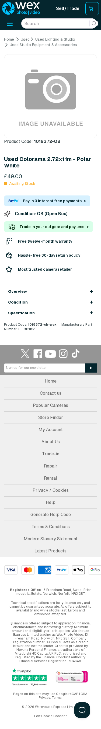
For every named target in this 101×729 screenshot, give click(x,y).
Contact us (50, 393)
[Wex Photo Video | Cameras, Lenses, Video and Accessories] (21, 8)
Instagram (63, 353)
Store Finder (50, 417)
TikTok (76, 353)
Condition (18, 302)
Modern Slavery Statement (51, 538)
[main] (50, 184)
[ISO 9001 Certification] (72, 677)
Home (51, 381)
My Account (51, 429)
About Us (50, 441)
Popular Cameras (50, 405)
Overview (17, 291)
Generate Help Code (50, 514)
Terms (57, 698)
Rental (50, 478)
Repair (50, 466)
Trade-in (50, 453)
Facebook (38, 353)
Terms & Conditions (51, 526)
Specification (21, 313)
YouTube (51, 353)
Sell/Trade (67, 8)
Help (50, 502)
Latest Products (50, 550)
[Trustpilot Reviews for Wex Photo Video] (29, 677)
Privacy (44, 698)
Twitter (25, 353)
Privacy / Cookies (51, 490)
